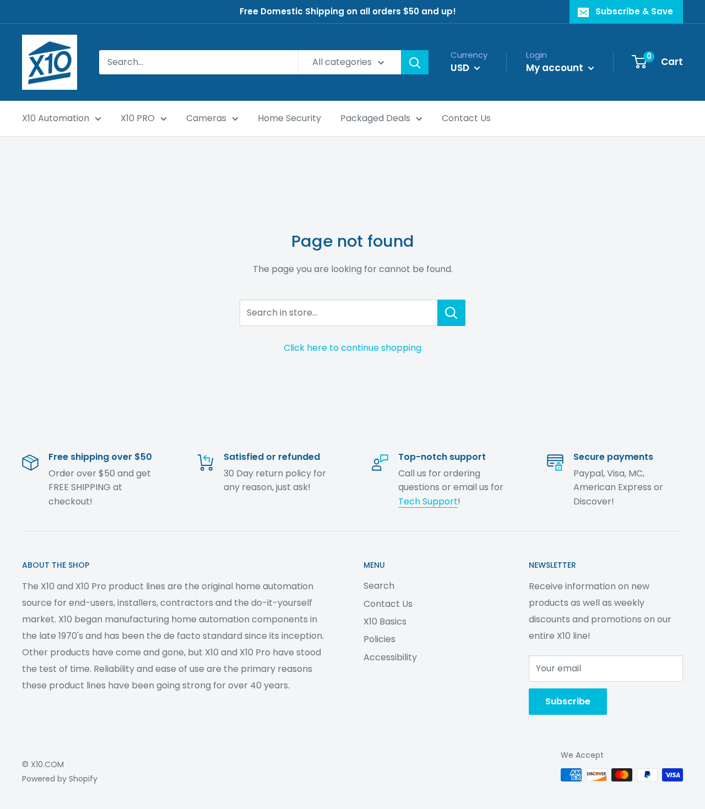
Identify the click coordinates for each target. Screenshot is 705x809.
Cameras (206, 118)
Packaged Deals (375, 118)
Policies (379, 639)
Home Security (289, 118)
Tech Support (428, 501)
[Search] (415, 62)
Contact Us (466, 118)
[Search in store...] (451, 313)
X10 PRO (138, 118)
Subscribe (567, 701)
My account (555, 67)
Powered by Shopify (59, 778)
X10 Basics (385, 621)
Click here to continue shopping (352, 347)
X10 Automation (55, 118)
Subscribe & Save (634, 11)
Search (379, 585)
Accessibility (390, 657)
